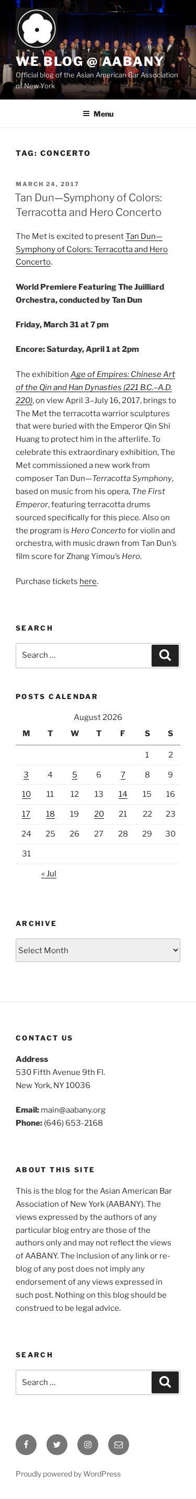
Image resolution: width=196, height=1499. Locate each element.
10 (26, 794)
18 (50, 814)
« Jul (48, 873)
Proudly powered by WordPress (68, 1473)
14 (123, 794)
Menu (103, 113)
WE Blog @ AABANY (90, 61)
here (88, 581)
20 (99, 814)
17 (26, 814)
